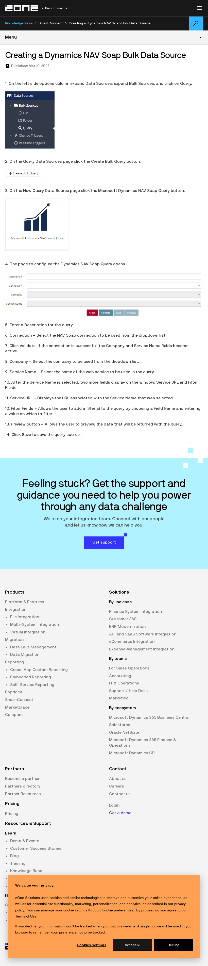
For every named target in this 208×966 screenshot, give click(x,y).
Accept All (132, 945)
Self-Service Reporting (32, 685)
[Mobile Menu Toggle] (199, 8)
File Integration (24, 617)
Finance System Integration (135, 612)
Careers (116, 786)
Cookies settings (91, 945)
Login (114, 805)
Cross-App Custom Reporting (39, 670)
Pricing (11, 814)
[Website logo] (22, 8)
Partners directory (22, 786)
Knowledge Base (18, 23)
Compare (14, 715)
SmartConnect (19, 700)
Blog (14, 856)
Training (17, 863)
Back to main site (58, 8)
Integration (15, 610)
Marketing (119, 698)
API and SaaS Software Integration (142, 634)
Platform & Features (24, 602)
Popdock (13, 692)
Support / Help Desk (128, 691)
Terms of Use (26, 916)
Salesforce (119, 725)
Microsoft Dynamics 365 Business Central (149, 717)
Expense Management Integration (141, 649)
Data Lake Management (33, 647)
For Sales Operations (129, 668)
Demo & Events (24, 841)
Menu (11, 37)
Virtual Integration (27, 632)
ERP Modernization (127, 627)
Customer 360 (122, 619)
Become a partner (22, 779)
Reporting (14, 662)
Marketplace (17, 707)
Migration (14, 639)
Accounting (120, 676)
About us (118, 779)
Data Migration (24, 654)
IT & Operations (124, 683)
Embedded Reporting (30, 677)
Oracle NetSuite (124, 732)
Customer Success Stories (35, 848)
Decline (173, 945)
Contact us (120, 794)
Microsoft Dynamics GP (132, 753)
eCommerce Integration (131, 642)
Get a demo (120, 813)
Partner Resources (23, 794)
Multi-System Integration (34, 625)
